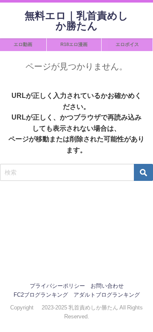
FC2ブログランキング (41, 295)
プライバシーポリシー (57, 286)
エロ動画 (23, 44)
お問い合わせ (107, 286)
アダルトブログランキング (107, 295)
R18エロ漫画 (74, 44)
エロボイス (127, 44)
